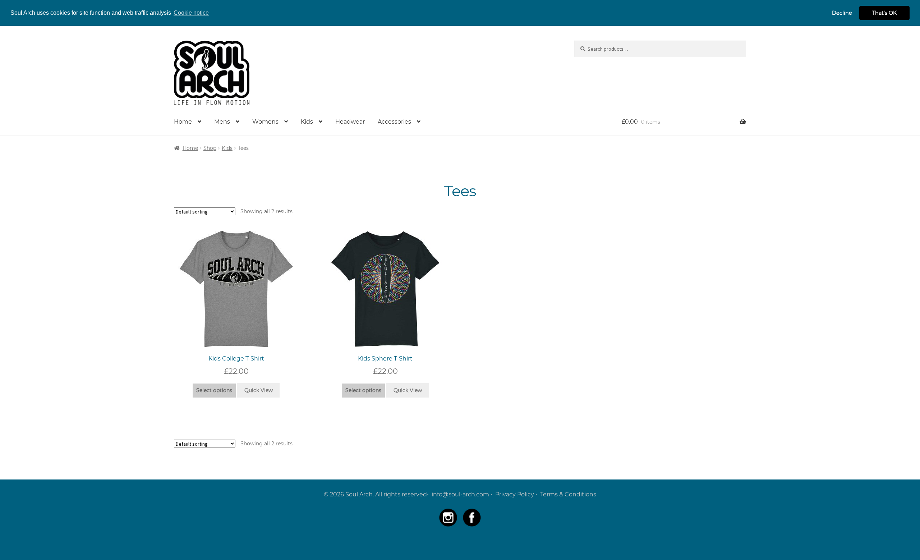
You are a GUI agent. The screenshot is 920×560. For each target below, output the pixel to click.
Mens (222, 121)
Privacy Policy (514, 494)
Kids (307, 121)
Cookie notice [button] (191, 13)
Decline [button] (842, 13)
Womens (265, 121)
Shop (209, 148)
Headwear (350, 121)
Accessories (394, 121)
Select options (214, 390)
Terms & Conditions (568, 494)
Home (183, 121)
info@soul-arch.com (460, 494)
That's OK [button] (884, 13)
